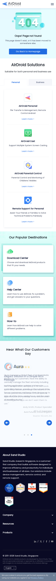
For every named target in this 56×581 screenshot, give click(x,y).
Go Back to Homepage (28, 51)
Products (7, 532)
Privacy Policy (37, 577)
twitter (41, 541)
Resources (8, 523)
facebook (46, 541)
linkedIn (35, 541)
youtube (52, 541)
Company (8, 515)
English (9, 568)
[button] (7, 422)
